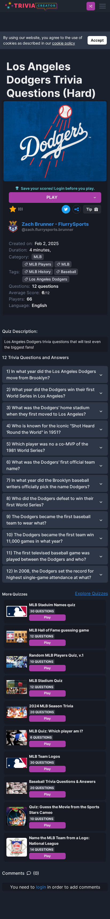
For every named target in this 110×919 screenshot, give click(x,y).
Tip (89, 209)
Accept (97, 40)
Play (47, 617)
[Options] (76, 209)
